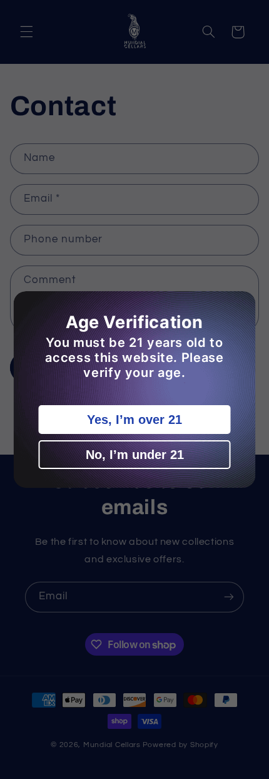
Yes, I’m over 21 (134, 419)
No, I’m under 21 (135, 455)
